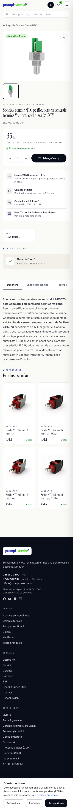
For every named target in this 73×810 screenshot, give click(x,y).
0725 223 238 (11, 579)
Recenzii (62, 284)
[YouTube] (9, 598)
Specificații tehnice (37, 284)
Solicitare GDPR (12, 753)
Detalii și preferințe (47, 795)
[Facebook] (4, 598)
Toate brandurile (12, 642)
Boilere (7, 631)
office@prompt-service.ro (17, 583)
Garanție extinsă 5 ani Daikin (19, 725)
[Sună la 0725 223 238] (50, 5)
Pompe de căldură (13, 626)
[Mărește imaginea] (63, 37)
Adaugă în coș (51, 158)
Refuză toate (14, 803)
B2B (5, 681)
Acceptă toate (56, 803)
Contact (7, 692)
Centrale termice (12, 620)
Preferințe (34, 803)
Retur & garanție (12, 720)
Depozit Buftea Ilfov (14, 686)
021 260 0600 (11, 574)
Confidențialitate (12, 736)
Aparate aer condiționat (16, 615)
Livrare (7, 714)
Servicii (7, 665)
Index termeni (11, 758)
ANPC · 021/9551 (13, 763)
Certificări (8, 670)
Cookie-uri (9, 742)
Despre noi (9, 659)
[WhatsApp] (15, 598)
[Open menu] (66, 4)
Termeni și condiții (13, 731)
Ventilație (8, 637)
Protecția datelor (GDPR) (17, 747)
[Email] (20, 598)
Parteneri (8, 676)
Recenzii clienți (11, 697)
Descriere (12, 284)
